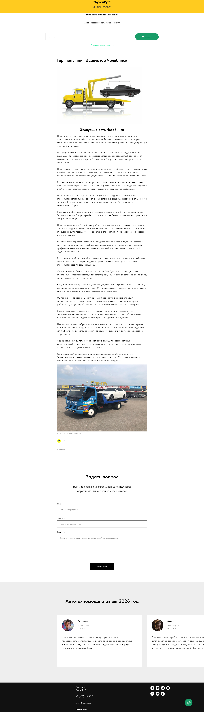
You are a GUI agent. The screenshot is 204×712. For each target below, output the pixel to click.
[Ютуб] (168, 689)
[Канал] (152, 695)
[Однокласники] (163, 695)
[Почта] (157, 695)
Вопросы (61, 532)
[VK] (163, 689)
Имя (59, 503)
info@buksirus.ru (83, 703)
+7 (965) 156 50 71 (85, 696)
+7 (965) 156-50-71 (102, 7)
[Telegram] (152, 689)
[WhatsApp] (157, 689)
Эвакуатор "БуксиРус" (81, 688)
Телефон (61, 517)
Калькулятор (81, 709)
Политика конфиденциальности (102, 45)
